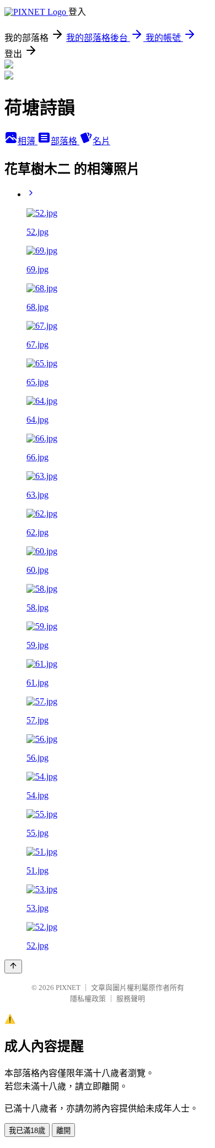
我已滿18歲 (27, 1130)
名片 (101, 141)
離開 (63, 1130)
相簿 (27, 141)
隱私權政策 (88, 998)
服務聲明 (130, 998)
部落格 (65, 141)
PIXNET (68, 987)
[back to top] (13, 966)
